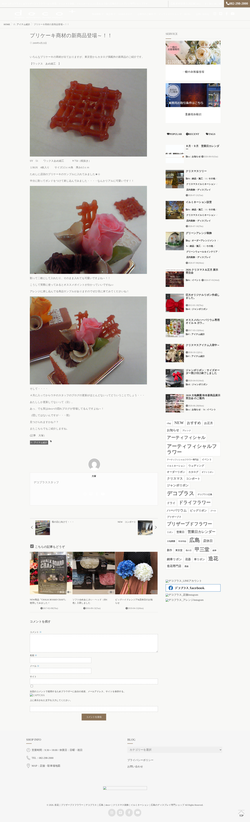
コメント (36, 632)
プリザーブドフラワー (189, 524)
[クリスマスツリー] (175, 179)
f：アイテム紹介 (39, 442)
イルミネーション (176, 466)
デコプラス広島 (205, 494)
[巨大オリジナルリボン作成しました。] (175, 303)
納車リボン (174, 559)
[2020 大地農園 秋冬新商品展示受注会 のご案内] (175, 403)
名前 (33, 655)
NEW (179, 423)
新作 (169, 550)
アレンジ (186, 431)
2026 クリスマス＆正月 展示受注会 (202, 271)
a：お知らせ (195, 156)
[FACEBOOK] (226, 13)
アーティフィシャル (186, 437)
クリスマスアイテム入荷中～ (203, 345)
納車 (214, 551)
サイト (33, 676)
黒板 (186, 566)
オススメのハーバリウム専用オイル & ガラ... (203, 322)
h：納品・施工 (196, 178)
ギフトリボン (208, 472)
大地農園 (171, 541)
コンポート (193, 478)
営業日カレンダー (201, 532)
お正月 (208, 423)
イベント (207, 459)
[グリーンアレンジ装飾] (175, 241)
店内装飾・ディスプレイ (198, 189)
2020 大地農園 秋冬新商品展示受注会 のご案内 (203, 397)
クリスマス (175, 478)
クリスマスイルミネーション (200, 184)
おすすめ (194, 423)
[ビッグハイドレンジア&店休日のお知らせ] (136, 573)
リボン (170, 532)
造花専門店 (174, 566)
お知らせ (173, 430)
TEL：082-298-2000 (42, 758)
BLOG (187, 14)
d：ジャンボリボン (198, 309)
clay (169, 423)
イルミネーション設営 (199, 202)
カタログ (193, 472)
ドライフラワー (195, 502)
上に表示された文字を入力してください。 (51, 700)
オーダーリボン (176, 472)
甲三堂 (202, 549)
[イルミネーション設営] (175, 210)
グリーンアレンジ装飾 (199, 233)
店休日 (208, 541)
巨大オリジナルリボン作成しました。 (203, 297)
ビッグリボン (198, 510)
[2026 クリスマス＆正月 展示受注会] (175, 278)
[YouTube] (232, 13)
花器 (188, 559)
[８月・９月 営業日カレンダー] (175, 154)
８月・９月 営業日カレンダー (202, 148)
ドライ (171, 503)
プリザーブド (174, 516)
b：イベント (195, 280)
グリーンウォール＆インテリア (202, 251)
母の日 (188, 551)
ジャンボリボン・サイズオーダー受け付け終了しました (203, 372)
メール (34, 666)
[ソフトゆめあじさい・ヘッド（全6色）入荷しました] (93, 573)
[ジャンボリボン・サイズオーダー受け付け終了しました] (175, 378)
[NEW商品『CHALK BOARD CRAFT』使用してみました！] (51, 573)
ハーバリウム (177, 510)
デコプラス (180, 493)
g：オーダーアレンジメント (203, 240)
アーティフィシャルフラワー (192, 449)
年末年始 (182, 541)
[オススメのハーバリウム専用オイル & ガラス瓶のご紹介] (175, 328)
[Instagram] (214, 13)
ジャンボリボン (178, 485)
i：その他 (210, 178)
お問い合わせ (202, 14)
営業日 (180, 532)
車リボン (199, 559)
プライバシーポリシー (140, 760)
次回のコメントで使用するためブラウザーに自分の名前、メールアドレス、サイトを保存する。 (78, 691)
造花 (213, 558)
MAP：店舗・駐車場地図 (46, 766)
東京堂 (178, 550)
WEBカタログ (125, 14)
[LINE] (220, 13)
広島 (194, 540)
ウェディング (196, 465)
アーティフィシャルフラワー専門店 (183, 460)
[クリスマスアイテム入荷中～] (175, 353)
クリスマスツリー (196, 171)
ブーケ (213, 511)
